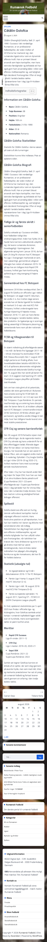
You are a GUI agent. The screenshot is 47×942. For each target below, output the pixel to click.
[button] (2, 81)
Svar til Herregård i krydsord (14, 793)
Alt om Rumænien (10, 822)
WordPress (37, 935)
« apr (6, 736)
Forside (7, 902)
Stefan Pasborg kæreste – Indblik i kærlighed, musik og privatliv (23, 776)
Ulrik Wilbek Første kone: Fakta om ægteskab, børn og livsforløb (22, 783)
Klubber (7, 826)
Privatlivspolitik (10, 906)
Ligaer (6, 831)
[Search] (42, 18)
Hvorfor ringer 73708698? (13, 789)
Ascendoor (15, 935)
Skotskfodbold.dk (11, 920)
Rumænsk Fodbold (23, 7)
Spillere (7, 27)
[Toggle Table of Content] (31, 91)
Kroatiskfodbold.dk (11, 916)
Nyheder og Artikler (11, 835)
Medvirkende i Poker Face (13, 770)
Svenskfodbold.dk (11, 924)
